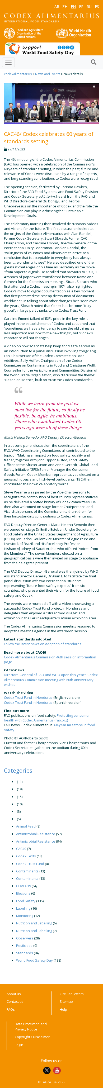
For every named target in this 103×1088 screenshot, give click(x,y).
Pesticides (24, 945)
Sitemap (66, 1001)
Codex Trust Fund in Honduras (28, 697)
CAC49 (21, 848)
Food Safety (25, 901)
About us (14, 993)
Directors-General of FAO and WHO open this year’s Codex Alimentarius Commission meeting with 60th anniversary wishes (51, 679)
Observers (24, 938)
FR (81, 6)
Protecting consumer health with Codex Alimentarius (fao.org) (47, 718)
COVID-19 (23, 885)
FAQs (11, 1009)
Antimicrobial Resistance (35, 834)
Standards (24, 953)
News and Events (47, 74)
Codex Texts (26, 856)
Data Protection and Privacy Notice (31, 1027)
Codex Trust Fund (30, 863)
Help (63, 1009)
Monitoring (24, 915)
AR (56, 6)
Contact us (15, 1001)
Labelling (23, 908)
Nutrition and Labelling (34, 923)
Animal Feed (26, 826)
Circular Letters (72, 993)
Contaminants (27, 871)
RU (89, 6)
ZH (65, 6)
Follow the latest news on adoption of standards (42, 644)
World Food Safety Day (34, 960)
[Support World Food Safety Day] (42, 48)
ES (97, 6)
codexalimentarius (18, 74)
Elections (23, 893)
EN (73, 6)
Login (19, 1044)
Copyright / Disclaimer (32, 1036)
